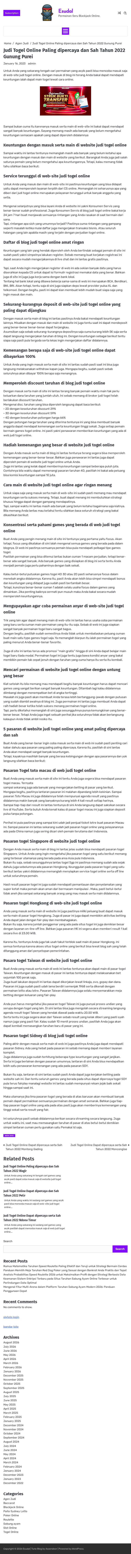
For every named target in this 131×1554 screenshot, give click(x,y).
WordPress (78, 1548)
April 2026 (9, 1359)
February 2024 (12, 1466)
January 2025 (12, 1421)
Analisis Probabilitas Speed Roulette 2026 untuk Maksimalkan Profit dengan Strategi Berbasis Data (64, 1274)
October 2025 (11, 1383)
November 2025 (13, 1379)
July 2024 (9, 1446)
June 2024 (10, 1450)
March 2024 (10, 1462)
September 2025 (13, 1388)
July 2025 (9, 1396)
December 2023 (13, 1474)
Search (7, 1241)
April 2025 (9, 1408)
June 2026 (10, 1350)
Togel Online (10, 1531)
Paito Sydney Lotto (15, 1511)
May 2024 (9, 1454)
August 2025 (11, 1392)
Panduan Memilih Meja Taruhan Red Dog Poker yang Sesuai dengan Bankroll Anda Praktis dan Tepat (65, 1270)
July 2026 (9, 1346)
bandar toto (10, 1326)
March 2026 (10, 1363)
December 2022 (13, 1483)
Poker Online (11, 1515)
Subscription (11, 13)
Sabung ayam (11, 1523)
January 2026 (12, 1371)
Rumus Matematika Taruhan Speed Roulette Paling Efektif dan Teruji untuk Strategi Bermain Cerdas (65, 1266)
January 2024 (12, 1470)
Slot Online (10, 1527)
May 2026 (9, 1354)
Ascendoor (51, 1548)
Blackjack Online (13, 1507)
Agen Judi (9, 1136)
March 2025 (10, 1412)
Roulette (8, 1519)
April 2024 (9, 1458)
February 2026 (12, 1367)
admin (32, 63)
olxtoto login (11, 1317)
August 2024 (11, 1441)
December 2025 (13, 1375)
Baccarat (9, 1503)
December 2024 (13, 1425)
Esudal (65, 11)
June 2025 (10, 1400)
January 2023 (12, 1479)
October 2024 (11, 1433)
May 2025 (9, 1404)
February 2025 (12, 1416)
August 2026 (11, 1342)
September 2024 (13, 1437)
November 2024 (13, 1429)
